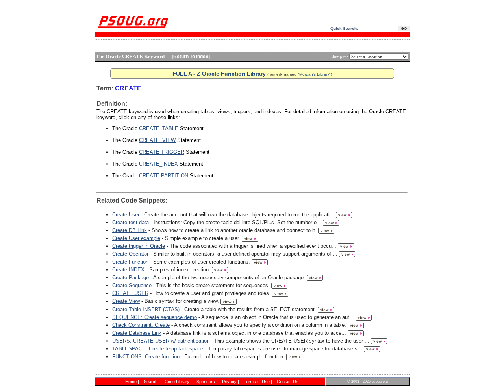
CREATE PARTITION (163, 176)
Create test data (131, 222)
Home (131, 381)
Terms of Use (257, 381)
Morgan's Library (314, 74)
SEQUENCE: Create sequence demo (154, 317)
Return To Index (190, 56)
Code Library (177, 381)
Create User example (136, 238)
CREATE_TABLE (158, 128)
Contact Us (287, 381)
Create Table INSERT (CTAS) (146, 309)
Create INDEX (128, 270)
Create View (126, 301)
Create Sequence (132, 285)
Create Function (130, 262)
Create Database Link (136, 333)
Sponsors (205, 381)
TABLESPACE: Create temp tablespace (157, 349)
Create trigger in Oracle (138, 246)
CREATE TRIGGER (161, 152)
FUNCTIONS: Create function (146, 357)
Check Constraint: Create (141, 325)
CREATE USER (130, 293)
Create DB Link (129, 230)
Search (151, 381)
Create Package (130, 277)
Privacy (229, 381)
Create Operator (130, 254)
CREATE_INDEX (158, 164)
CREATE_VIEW (157, 140)
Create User (125, 215)
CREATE (128, 88)
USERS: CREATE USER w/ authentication (160, 341)
